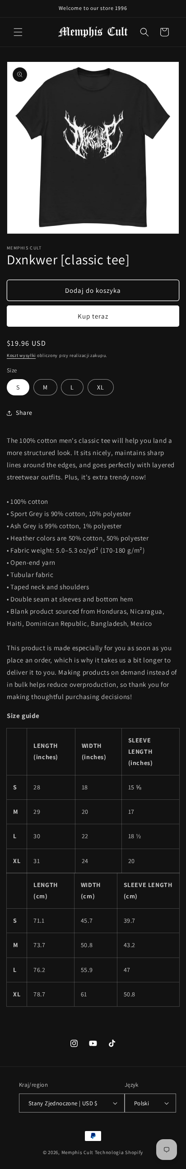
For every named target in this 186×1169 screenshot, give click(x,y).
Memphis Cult (77, 1152)
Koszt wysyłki (21, 355)
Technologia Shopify (119, 1152)
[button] (18, 32)
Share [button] (24, 412)
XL (100, 387)
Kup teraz (93, 316)
